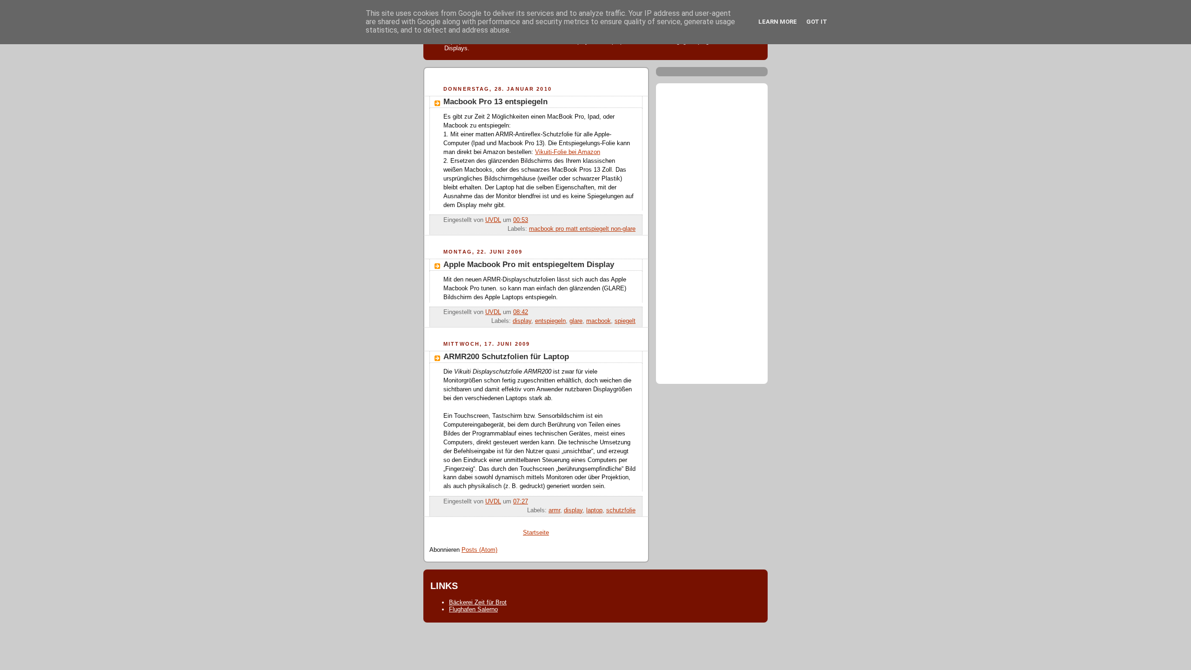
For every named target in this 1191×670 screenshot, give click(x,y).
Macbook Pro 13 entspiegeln (495, 101)
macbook (598, 321)
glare (575, 321)
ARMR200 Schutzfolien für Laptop (506, 356)
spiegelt (625, 321)
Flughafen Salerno (473, 609)
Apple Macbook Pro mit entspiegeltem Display (528, 264)
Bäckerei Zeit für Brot (478, 602)
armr (554, 510)
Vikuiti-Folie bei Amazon (567, 152)
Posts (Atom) (479, 550)
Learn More (777, 21)
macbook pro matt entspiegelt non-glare (582, 229)
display (522, 321)
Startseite (536, 532)
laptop (594, 510)
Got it (816, 21)
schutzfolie (621, 510)
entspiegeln (550, 321)
